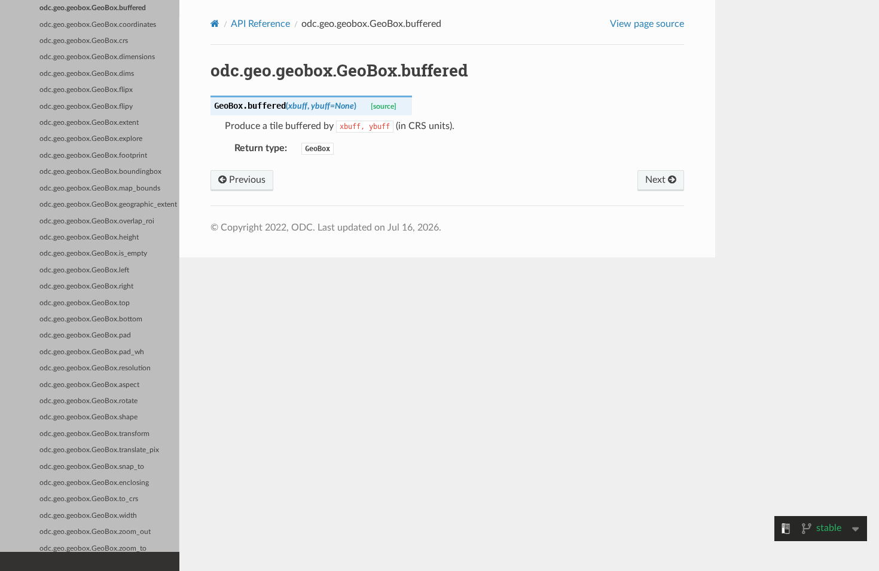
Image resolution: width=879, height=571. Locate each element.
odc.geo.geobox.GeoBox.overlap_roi (96, 221)
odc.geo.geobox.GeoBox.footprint (93, 155)
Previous (246, 180)
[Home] (214, 24)
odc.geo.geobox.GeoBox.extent (89, 122)
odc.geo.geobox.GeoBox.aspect (89, 385)
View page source (647, 24)
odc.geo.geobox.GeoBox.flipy (86, 106)
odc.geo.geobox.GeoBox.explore (90, 139)
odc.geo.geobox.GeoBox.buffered (92, 8)
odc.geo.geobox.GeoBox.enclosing (94, 483)
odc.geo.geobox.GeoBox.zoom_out (95, 532)
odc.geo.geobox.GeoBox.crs (83, 41)
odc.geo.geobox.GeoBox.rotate (88, 401)
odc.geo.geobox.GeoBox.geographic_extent (108, 204)
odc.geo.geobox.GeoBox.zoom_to (92, 548)
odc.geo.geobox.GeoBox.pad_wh (91, 352)
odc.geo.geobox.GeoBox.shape (88, 417)
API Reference (260, 24)
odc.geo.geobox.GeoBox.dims (86, 73)
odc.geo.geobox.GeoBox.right (86, 286)
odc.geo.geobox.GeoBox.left (84, 270)
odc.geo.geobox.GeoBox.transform (94, 434)
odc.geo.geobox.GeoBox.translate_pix (99, 450)
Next (656, 180)
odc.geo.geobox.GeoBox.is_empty (93, 253)
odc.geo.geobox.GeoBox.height (89, 237)
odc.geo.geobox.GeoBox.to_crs (88, 499)
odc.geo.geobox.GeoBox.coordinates (97, 25)
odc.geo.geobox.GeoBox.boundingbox (100, 171)
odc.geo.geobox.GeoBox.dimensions (97, 57)
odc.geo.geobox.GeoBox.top (84, 303)
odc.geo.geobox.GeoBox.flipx (86, 90)
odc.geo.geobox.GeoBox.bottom (90, 319)
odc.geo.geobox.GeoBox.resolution (95, 368)
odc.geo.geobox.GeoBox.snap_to (91, 466)
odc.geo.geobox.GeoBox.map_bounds (99, 188)
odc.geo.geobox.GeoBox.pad (85, 335)
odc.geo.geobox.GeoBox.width (88, 515)
